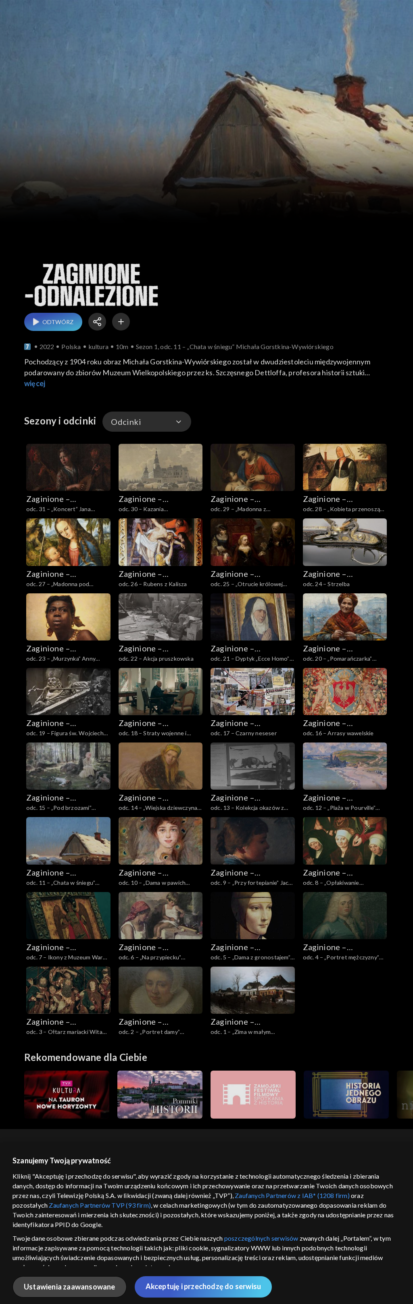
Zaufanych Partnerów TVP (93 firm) (100, 1205)
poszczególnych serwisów (261, 1238)
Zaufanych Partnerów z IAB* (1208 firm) (292, 1195)
